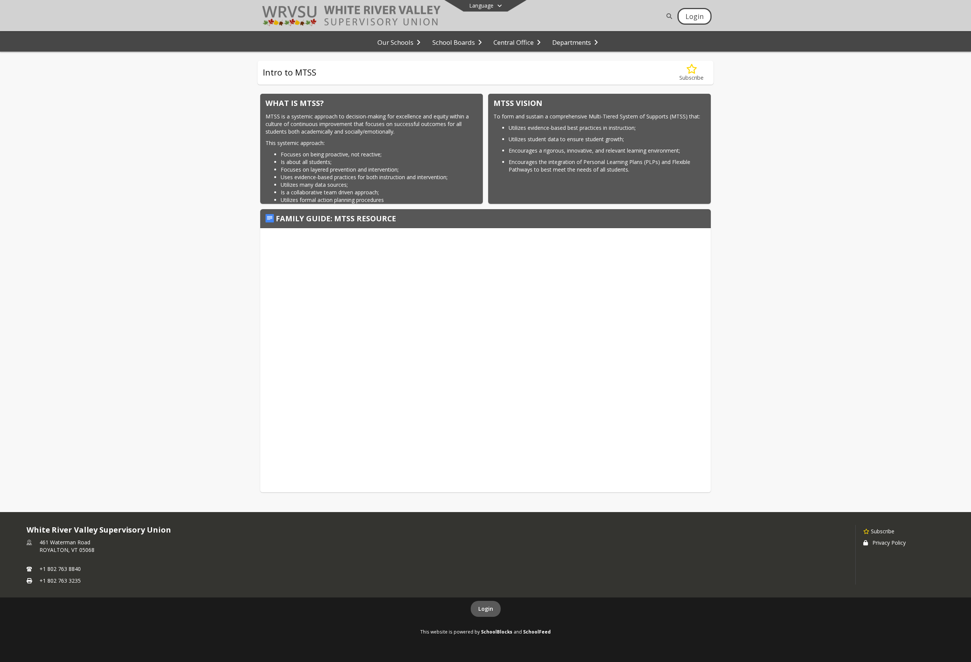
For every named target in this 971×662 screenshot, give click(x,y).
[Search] (667, 16)
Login (485, 608)
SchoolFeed (537, 632)
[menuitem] (399, 42)
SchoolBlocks (496, 632)
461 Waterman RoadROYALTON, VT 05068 (66, 546)
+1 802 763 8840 (60, 568)
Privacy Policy (889, 542)
